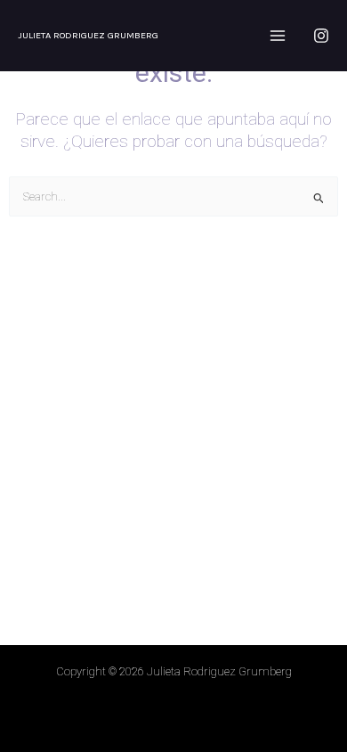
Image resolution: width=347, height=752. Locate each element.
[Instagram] (321, 36)
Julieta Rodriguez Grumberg (88, 35)
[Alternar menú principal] (278, 35)
